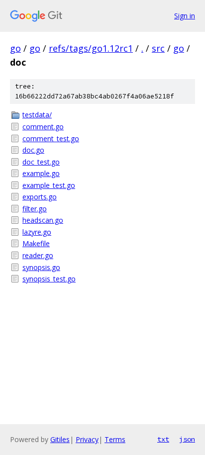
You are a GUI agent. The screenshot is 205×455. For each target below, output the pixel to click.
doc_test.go (41, 162)
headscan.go (42, 220)
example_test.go (48, 185)
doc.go (33, 150)
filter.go (34, 208)
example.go (41, 173)
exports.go (39, 196)
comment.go (43, 126)
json (187, 439)
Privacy (87, 439)
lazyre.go (36, 232)
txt (163, 439)
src (158, 48)
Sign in (184, 15)
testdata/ (37, 114)
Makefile (36, 243)
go (15, 48)
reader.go (37, 255)
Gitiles (60, 439)
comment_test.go (50, 138)
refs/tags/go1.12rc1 (91, 48)
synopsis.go (41, 267)
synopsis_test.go (49, 278)
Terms (114, 439)
